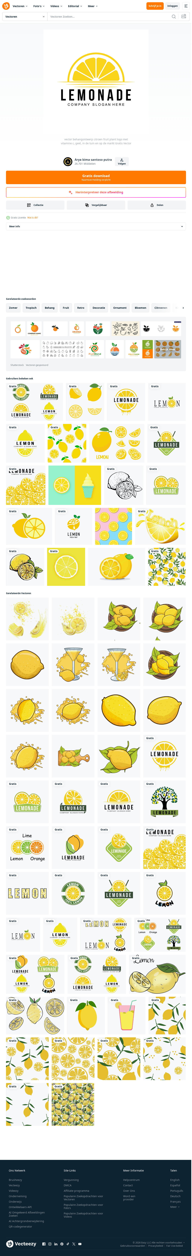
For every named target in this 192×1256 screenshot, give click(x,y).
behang (50, 308)
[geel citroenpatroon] (167, 567)
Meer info (14, 226)
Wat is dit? (32, 217)
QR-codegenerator (20, 1226)
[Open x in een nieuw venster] (73, 1243)
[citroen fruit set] (85, 402)
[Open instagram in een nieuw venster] (49, 1243)
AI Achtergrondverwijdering (26, 1221)
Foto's (37, 6)
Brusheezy (15, 1180)
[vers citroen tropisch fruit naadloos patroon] (167, 1015)
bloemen (140, 308)
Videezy (13, 1190)
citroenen (160, 308)
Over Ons (127, 1190)
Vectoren (18, 6)
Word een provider (127, 1197)
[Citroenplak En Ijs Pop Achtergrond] (74, 485)
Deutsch (173, 1196)
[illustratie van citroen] (119, 619)
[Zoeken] (171, 16)
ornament (120, 308)
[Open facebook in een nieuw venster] (43, 1243)
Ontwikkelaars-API (19, 1207)
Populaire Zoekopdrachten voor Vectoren (82, 1197)
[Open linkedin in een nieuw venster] (55, 1243)
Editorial (73, 6)
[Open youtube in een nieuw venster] (79, 1243)
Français (173, 1201)
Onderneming (17, 1196)
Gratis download (94, 177)
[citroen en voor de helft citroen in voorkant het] (29, 526)
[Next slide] (177, 307)
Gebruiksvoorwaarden (129, 1245)
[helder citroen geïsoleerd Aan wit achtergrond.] (86, 1015)
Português (174, 1190)
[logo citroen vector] (73, 526)
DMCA (66, 1185)
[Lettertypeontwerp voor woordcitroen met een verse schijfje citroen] (160, 526)
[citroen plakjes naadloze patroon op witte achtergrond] (67, 443)
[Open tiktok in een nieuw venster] (67, 1243)
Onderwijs (14, 1201)
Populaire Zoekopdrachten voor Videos (82, 1215)
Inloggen (170, 5)
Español (173, 1185)
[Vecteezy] (6, 6)
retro (80, 308)
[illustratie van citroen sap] (73, 664)
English (172, 1180)
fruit (66, 308)
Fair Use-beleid (172, 1245)
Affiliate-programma (75, 1190)
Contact (125, 1185)
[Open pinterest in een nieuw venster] (61, 1243)
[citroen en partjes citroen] (116, 567)
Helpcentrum (129, 1180)
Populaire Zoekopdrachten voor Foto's (82, 1206)
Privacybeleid (153, 1245)
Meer (91, 6)
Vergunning (69, 1180)
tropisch (31, 308)
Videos (54, 6)
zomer (13, 308)
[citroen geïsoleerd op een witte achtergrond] (25, 567)
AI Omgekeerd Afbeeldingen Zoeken (21, 1214)
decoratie (99, 308)
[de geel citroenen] (157, 974)
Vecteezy (13, 1185)
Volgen (120, 163)
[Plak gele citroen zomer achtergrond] (113, 526)
